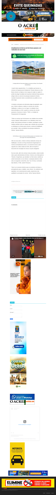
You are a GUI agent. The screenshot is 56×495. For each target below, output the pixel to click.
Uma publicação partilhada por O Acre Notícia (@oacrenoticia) (25, 438)
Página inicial (28, 235)
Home (44, 493)
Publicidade (48, 493)
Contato (52, 493)
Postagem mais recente (14, 235)
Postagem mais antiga (41, 235)
